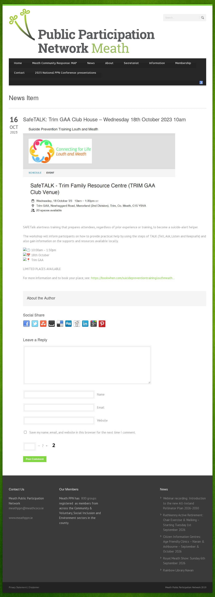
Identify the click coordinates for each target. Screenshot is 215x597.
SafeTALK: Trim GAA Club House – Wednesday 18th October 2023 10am (104, 119)
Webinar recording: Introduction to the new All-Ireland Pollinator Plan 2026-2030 (184, 503)
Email (100, 407)
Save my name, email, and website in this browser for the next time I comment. (82, 432)
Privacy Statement (18, 587)
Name (101, 394)
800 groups (88, 498)
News (91, 63)
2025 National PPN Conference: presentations (65, 72)
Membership (183, 63)
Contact (19, 72)
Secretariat (131, 63)
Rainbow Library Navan (178, 570)
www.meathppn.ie (21, 518)
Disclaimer (34, 587)
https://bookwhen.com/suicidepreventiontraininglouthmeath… (133, 278)
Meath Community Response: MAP (54, 63)
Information (157, 63)
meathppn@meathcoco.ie (26, 508)
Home (18, 63)
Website (102, 420)
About (109, 63)
